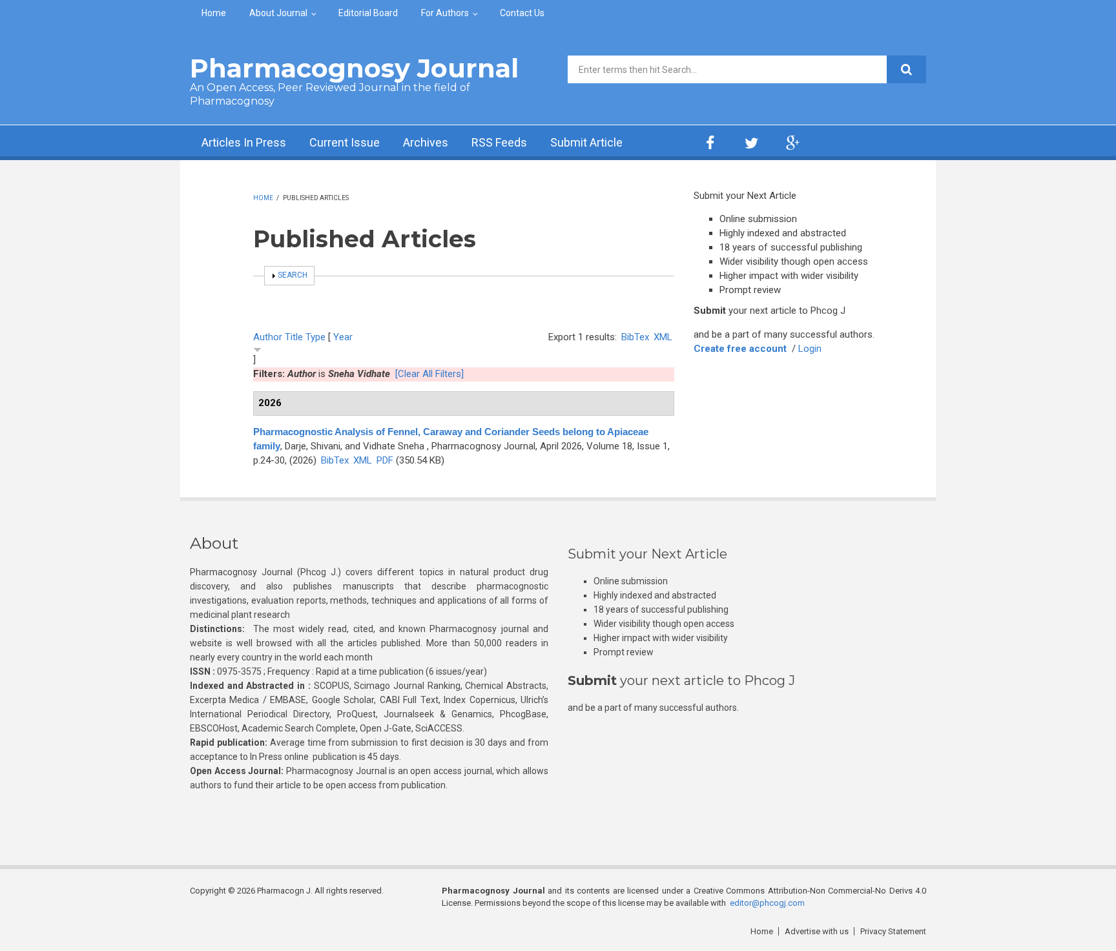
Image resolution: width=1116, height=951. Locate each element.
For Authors (445, 13)
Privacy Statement (893, 931)
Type (315, 337)
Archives (425, 142)
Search (292, 275)
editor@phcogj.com (767, 903)
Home (214, 13)
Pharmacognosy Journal (354, 68)
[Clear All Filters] (429, 374)
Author (267, 337)
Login (810, 348)
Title (294, 337)
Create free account (740, 348)
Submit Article (586, 142)
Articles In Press (244, 142)
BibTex (635, 337)
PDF (385, 460)
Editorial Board (368, 13)
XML (663, 337)
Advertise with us (817, 931)
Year (343, 337)
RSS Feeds (499, 142)
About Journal (278, 13)
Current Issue (344, 142)
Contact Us (522, 13)
